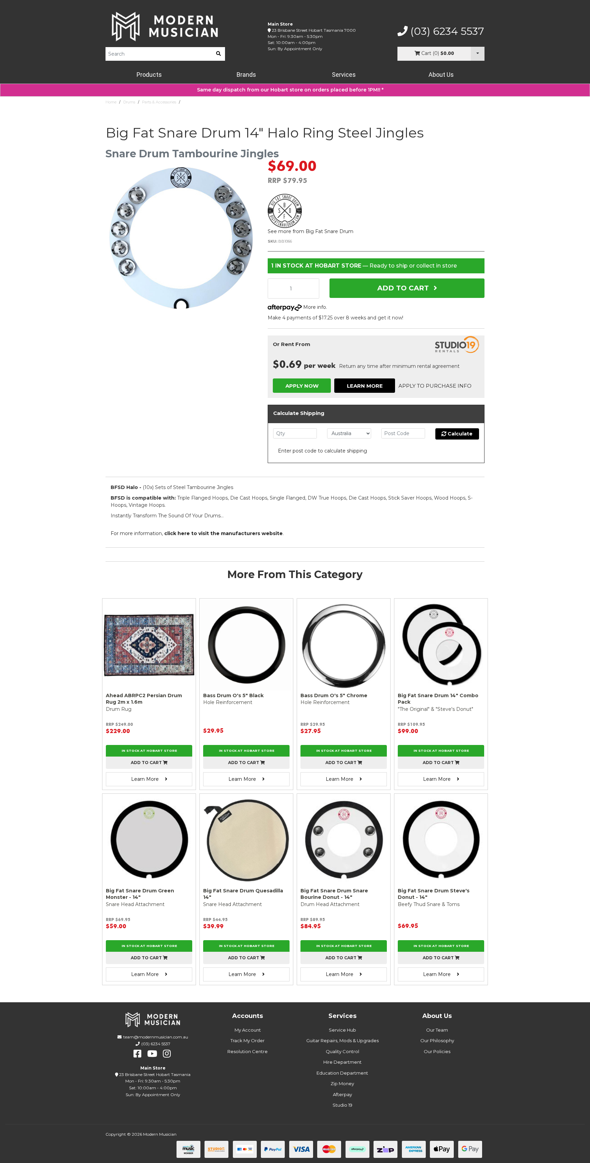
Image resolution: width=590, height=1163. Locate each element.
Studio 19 (342, 1105)
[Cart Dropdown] (477, 54)
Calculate (459, 434)
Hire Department (342, 1062)
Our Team (437, 1030)
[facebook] (137, 1053)
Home (111, 102)
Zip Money (342, 1083)
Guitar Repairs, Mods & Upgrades (342, 1040)
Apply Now (302, 386)
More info (314, 307)
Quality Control (342, 1051)
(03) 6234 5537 (446, 31)
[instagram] (167, 1053)
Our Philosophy (437, 1040)
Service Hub (342, 1030)
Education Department (342, 1073)
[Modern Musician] (165, 26)
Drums (129, 102)
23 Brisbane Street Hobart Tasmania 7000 (314, 30)
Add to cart (147, 762)
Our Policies (437, 1051)
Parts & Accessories (159, 102)
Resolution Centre (247, 1051)
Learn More (365, 386)
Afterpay (342, 1094)
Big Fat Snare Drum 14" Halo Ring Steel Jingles (226, 102)
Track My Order (247, 1040)
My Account (248, 1030)
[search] (218, 54)
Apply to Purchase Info (435, 386)
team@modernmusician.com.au (155, 1036)
